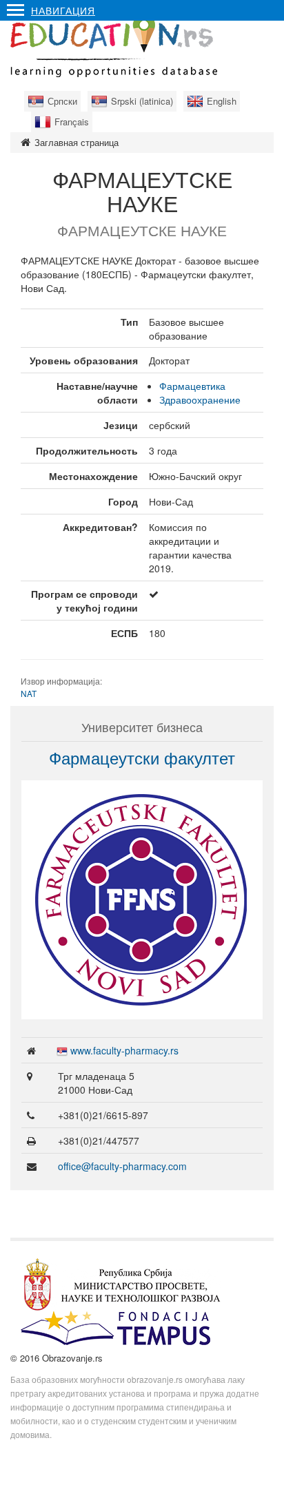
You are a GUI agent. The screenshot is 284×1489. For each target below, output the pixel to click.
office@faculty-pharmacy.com (122, 1166)
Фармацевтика (192, 386)
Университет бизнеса (142, 727)
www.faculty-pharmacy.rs (124, 1050)
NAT (29, 693)
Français (71, 121)
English (221, 100)
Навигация (63, 10)
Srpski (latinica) (142, 100)
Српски (62, 100)
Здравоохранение (200, 399)
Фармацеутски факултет (142, 757)
